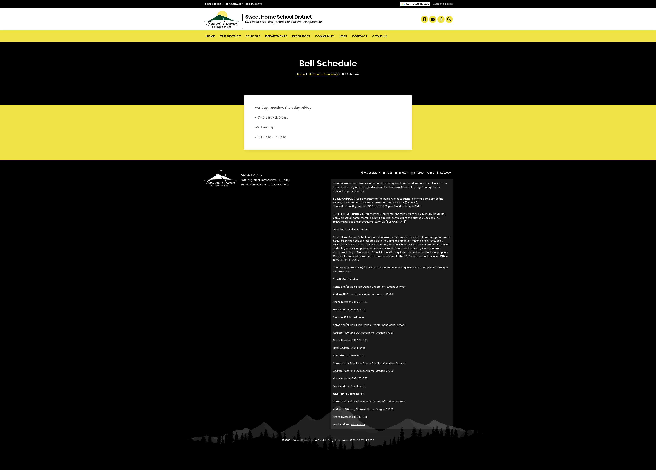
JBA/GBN (381, 221)
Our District (230, 36)
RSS (431, 172)
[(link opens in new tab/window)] (441, 19)
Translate (255, 4)
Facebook (446, 172)
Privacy (403, 172)
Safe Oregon (216, 4)
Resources (301, 36)
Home (210, 36)
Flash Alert (236, 4)
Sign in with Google (418, 4)
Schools (252, 36)
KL (404, 202)
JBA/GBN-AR (397, 221)
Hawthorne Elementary (323, 74)
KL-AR (413, 202)
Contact (359, 36)
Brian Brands (358, 309)
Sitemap (419, 172)
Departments (276, 36)
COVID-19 (379, 36)
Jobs (343, 36)
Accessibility (372, 172)
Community (324, 36)
